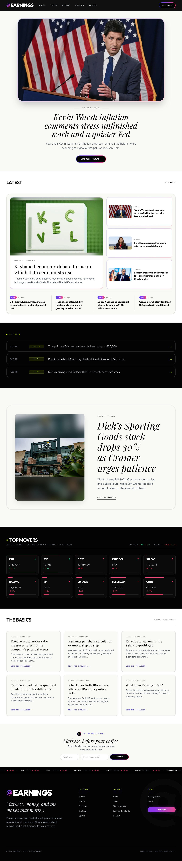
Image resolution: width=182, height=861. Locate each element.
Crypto (54, 5)
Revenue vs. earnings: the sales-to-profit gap (144, 643)
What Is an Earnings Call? (144, 685)
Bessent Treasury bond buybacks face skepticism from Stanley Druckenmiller (151, 275)
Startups (79, 5)
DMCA (150, 801)
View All (170, 182)
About (115, 796)
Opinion (93, 5)
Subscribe (167, 5)
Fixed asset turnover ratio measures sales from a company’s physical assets (29, 645)
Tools (115, 801)
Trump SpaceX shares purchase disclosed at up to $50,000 (82, 346)
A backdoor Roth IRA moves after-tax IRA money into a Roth (88, 689)
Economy (66, 5)
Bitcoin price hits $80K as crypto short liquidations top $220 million (86, 359)
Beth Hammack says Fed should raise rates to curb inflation (150, 244)
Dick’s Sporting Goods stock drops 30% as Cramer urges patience (128, 446)
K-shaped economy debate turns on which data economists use (52, 269)
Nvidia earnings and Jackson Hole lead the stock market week (84, 371)
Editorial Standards (121, 811)
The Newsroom (119, 806)
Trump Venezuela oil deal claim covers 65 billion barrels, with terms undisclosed (149, 213)
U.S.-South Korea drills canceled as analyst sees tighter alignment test (28, 305)
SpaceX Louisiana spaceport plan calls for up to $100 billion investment (113, 305)
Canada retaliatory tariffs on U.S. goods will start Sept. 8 (155, 303)
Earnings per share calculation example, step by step (90, 643)
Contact (116, 816)
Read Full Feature (91, 159)
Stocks (42, 5)
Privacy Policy (154, 796)
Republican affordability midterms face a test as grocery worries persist (69, 305)
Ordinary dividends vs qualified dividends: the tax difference (33, 687)
